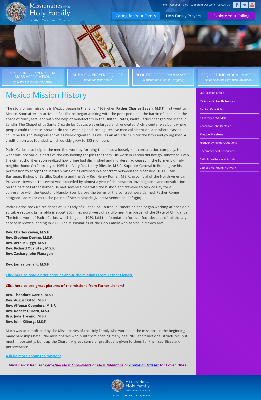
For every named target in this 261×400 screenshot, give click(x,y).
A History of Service (213, 118)
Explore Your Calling (231, 15)
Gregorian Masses (144, 365)
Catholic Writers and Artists (218, 159)
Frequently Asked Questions (218, 142)
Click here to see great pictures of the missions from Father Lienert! (65, 285)
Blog (185, 4)
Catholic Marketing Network (218, 167)
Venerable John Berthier (215, 126)
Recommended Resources (217, 151)
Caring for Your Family (136, 15)
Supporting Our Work (202, 4)
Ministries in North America (217, 101)
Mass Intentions (110, 365)
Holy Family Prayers (183, 15)
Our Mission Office (212, 93)
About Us (175, 4)
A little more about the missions (33, 356)
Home (164, 4)
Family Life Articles (212, 109)
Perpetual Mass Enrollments (68, 365)
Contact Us (223, 4)
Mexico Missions (211, 134)
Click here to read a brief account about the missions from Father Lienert (69, 275)
